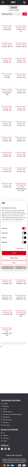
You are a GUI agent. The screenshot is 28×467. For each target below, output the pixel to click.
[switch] (24, 233)
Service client (6, 438)
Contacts (5, 441)
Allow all (14, 253)
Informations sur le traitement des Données (12, 414)
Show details (20, 248)
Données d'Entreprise (7, 419)
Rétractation (6, 406)
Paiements (5, 403)
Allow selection (14, 257)
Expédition (5, 435)
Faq (3, 432)
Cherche (25, 14)
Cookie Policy (6, 422)
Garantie (5, 409)
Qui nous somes (6, 425)
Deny (14, 262)
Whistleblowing (6, 417)
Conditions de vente (7, 411)
